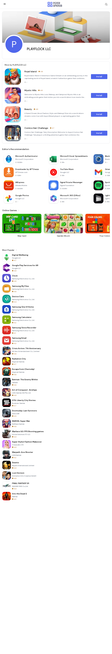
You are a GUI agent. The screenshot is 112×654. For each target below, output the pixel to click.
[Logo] (55, 4)
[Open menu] (4, 4)
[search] (106, 4)
